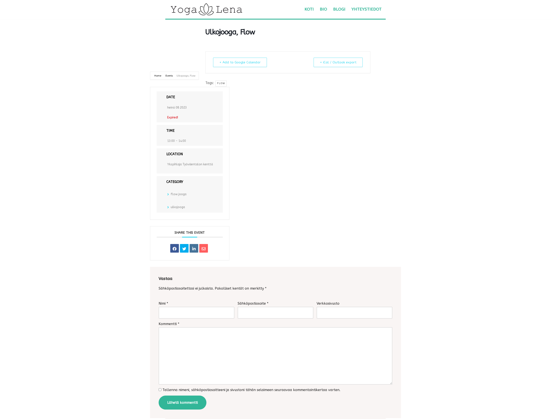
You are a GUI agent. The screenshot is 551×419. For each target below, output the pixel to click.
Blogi (339, 9)
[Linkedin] (194, 248)
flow (221, 83)
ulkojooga (178, 207)
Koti (309, 9)
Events (169, 75)
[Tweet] (184, 248)
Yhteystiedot (366, 9)
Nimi (163, 303)
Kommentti (169, 324)
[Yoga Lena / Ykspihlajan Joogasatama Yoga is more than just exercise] (206, 9)
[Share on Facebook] (174, 248)
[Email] (203, 248)
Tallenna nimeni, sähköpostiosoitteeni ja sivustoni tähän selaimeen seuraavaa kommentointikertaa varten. (251, 390)
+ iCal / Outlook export (338, 62)
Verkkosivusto (328, 303)
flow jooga (178, 194)
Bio (323, 9)
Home (158, 75)
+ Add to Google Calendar (240, 62)
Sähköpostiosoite (253, 303)
